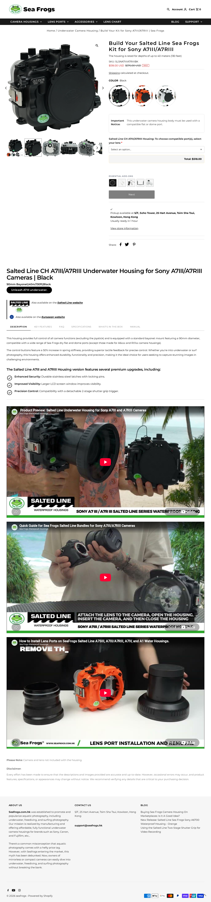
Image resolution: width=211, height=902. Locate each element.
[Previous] (6, 88)
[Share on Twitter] (127, 245)
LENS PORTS (56, 21)
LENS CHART (112, 21)
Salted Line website (70, 302)
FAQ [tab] (61, 326)
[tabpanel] (105, 540)
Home (51, 30)
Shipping (114, 72)
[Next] (102, 88)
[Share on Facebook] (120, 245)
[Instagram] (19, 890)
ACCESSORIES (84, 21)
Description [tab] (18, 326)
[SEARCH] (168, 9)
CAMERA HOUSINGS (24, 21)
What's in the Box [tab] (111, 326)
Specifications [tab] (81, 326)
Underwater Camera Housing (78, 30)
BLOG (175, 21)
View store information (124, 228)
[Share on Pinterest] (134, 245)
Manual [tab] (135, 326)
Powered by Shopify (40, 895)
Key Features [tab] (43, 326)
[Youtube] (13, 890)
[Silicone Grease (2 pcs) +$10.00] (122, 183)
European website (53, 317)
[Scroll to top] (204, 895)
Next (132, 194)
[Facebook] (8, 890)
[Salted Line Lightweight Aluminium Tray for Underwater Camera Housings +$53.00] (140, 183)
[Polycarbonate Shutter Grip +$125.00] (131, 183)
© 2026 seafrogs (17, 895)
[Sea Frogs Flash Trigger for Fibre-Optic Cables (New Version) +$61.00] (150, 183)
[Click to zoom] (97, 45)
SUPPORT (192, 21)
